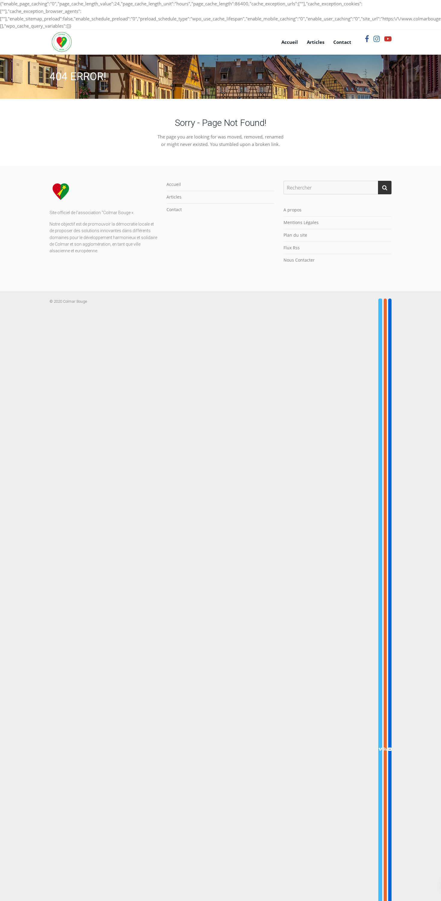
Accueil (289, 42)
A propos (293, 210)
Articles (315, 42)
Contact (342, 42)
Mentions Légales (301, 222)
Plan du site (295, 235)
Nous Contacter (299, 260)
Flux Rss (292, 247)
